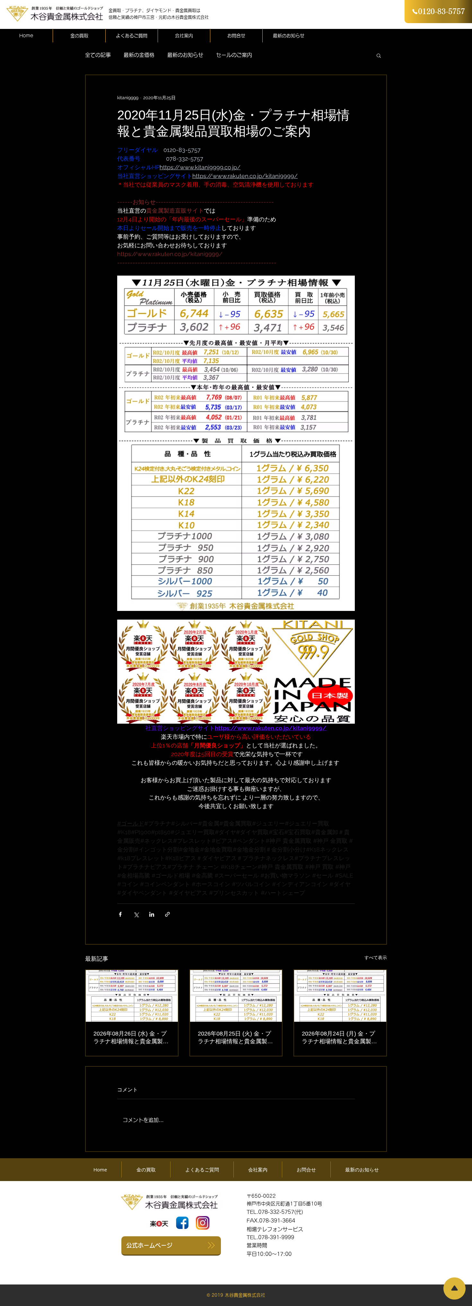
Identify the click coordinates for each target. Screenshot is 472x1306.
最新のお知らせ (185, 54)
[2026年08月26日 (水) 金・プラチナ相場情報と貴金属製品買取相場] (132, 996)
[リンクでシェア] (167, 914)
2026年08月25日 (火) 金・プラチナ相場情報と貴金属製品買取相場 (235, 1037)
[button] (379, 55)
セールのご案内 (234, 54)
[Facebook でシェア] (120, 914)
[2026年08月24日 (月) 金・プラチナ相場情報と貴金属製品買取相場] (340, 996)
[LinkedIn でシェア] (152, 914)
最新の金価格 (139, 54)
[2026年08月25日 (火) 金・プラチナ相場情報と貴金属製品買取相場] (236, 996)
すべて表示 (375, 957)
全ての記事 (98, 54)
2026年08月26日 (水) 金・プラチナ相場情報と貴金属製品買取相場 (131, 1037)
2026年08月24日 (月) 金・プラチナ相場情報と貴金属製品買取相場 (339, 1037)
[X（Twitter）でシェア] (136, 914)
